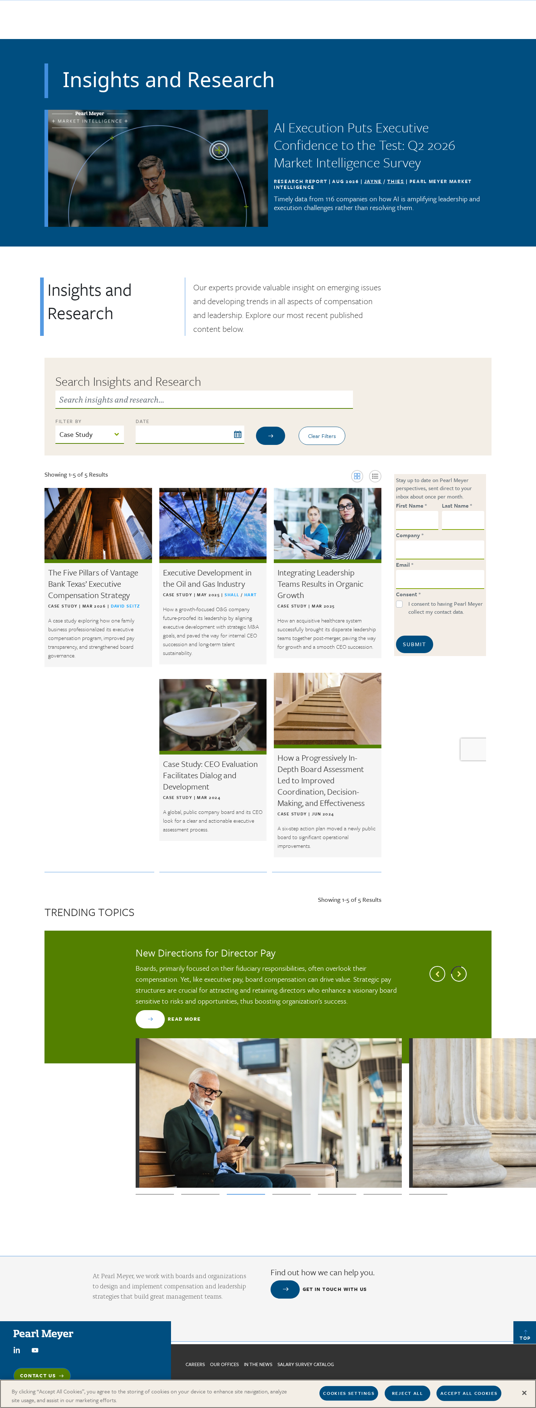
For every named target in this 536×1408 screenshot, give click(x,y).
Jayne (373, 181)
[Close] (524, 1393)
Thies (395, 181)
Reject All (407, 1393)
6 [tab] (383, 1194)
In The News (258, 1364)
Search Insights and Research (128, 381)
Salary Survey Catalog (305, 1364)
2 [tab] (200, 1194)
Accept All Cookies (468, 1393)
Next (459, 974)
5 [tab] (337, 1194)
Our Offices (224, 1364)
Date (142, 421)
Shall (233, 594)
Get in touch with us (335, 1289)
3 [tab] (246, 1194)
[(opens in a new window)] (16, 1349)
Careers (195, 1364)
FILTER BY (68, 421)
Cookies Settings (348, 1393)
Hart (250, 594)
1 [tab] (155, 1194)
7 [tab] (428, 1194)
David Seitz (125, 606)
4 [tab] (291, 1194)
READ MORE (184, 1019)
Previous (437, 974)
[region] (268, 1394)
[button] (357, 476)
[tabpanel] (269, 1067)
